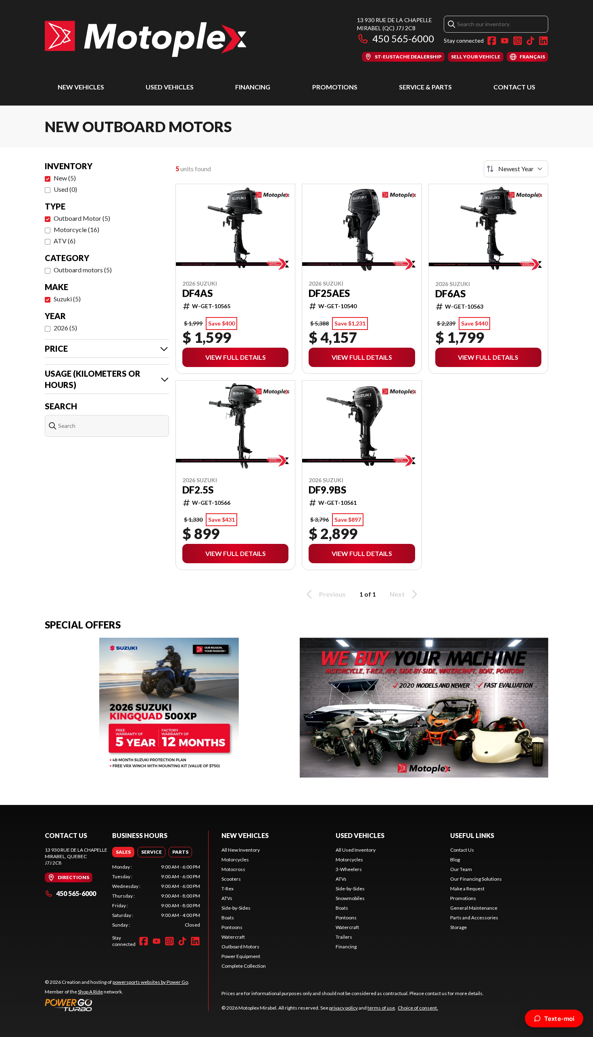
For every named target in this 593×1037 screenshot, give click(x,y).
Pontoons (231, 927)
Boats (227, 918)
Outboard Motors (240, 947)
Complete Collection (243, 966)
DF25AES (329, 293)
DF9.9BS (327, 490)
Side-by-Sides (236, 908)
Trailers (344, 937)
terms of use (381, 1008)
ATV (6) (64, 241)
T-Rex (227, 889)
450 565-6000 (403, 38)
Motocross (233, 869)
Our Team (461, 869)
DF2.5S (197, 490)
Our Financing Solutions (476, 879)
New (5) (65, 178)
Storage (458, 927)
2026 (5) (65, 328)
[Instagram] (517, 41)
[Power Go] (117, 1004)
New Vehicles (81, 87)
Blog (455, 860)
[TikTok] (530, 41)
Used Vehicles (170, 87)
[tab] (123, 852)
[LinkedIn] (543, 41)
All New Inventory (240, 850)
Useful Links (472, 835)
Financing (252, 87)
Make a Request (467, 889)
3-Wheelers (349, 869)
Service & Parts (425, 87)
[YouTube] (504, 41)
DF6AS (450, 293)
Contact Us (514, 87)
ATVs (226, 898)
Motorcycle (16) (76, 229)
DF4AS (197, 293)
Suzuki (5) (67, 299)
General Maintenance (473, 908)
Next (397, 594)
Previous (332, 594)
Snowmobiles (350, 898)
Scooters (231, 879)
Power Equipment (240, 956)
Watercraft (233, 937)
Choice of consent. (418, 1008)
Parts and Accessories (474, 918)
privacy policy (343, 1008)
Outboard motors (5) (83, 270)
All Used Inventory (356, 850)
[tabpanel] (156, 896)
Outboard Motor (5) (82, 218)
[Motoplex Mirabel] (145, 39)
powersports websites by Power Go (150, 982)
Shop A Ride (90, 992)
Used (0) (65, 189)
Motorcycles (235, 860)
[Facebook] (492, 41)
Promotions (334, 87)
